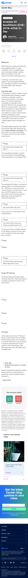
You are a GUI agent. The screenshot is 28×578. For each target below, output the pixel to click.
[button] (9, 400)
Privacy (7, 567)
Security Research (7, 18)
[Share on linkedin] (19, 51)
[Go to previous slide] (23, 479)
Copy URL (14, 56)
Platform (4, 526)
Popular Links (5, 533)
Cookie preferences (23, 567)
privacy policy (14, 514)
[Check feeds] (24, 51)
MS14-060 (8, 363)
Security (15, 567)
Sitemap (3, 567)
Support (3, 541)
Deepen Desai (7, 380)
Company (3, 530)
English (21, 548)
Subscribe (14, 508)
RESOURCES (4, 537)
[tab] (22, 3)
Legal (11, 567)
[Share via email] (3, 51)
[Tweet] (14, 51)
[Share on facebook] (9, 51)
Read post (8, 472)
